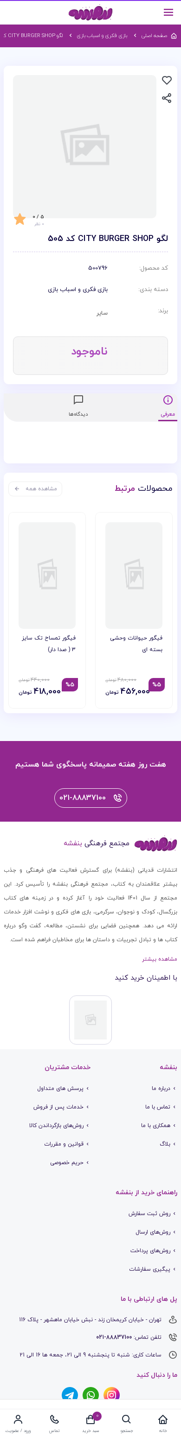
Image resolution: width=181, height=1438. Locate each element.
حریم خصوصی (67, 1162)
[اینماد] (90, 1020)
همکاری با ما (155, 1125)
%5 (156, 685)
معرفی (168, 414)
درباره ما (161, 1088)
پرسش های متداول (60, 1088)
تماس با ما (157, 1107)
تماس (54, 1431)
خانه (163, 1431)
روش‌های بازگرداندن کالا (56, 1125)
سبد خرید (90, 1431)
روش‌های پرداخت (150, 1250)
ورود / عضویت (18, 1431)
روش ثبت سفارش (149, 1213)
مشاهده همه (41, 489)
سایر (102, 313)
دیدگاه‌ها (78, 414)
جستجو (127, 1431)
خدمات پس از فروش (58, 1107)
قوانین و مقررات (64, 1144)
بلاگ (165, 1144)
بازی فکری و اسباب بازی (78, 289)
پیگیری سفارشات (149, 1269)
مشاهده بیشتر (159, 959)
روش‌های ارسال (153, 1232)
